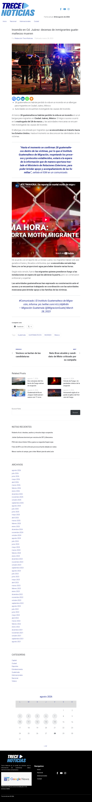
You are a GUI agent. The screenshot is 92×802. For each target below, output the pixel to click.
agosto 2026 (16, 470)
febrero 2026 (16, 488)
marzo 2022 (16, 621)
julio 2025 (15, 509)
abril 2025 (15, 518)
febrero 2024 (16, 553)
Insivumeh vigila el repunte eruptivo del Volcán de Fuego (71, 395)
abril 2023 (15, 582)
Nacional (15, 678)
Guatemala (22, 335)
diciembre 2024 (17, 529)
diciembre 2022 (17, 594)
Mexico (57, 335)
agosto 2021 (16, 641)
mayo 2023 (16, 580)
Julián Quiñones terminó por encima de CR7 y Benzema (32, 437)
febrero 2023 (16, 588)
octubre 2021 (16, 636)
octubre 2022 (16, 600)
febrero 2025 (16, 523)
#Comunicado (26, 300)
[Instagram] (68, 9)
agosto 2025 (16, 506)
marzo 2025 (16, 520)
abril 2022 (15, 618)
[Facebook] (14, 99)
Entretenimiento (17, 669)
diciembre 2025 (17, 494)
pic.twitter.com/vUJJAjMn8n (53, 304)
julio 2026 (15, 473)
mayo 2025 (16, 515)
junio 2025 (15, 512)
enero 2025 (16, 526)
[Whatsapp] (27, 99)
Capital (14, 660)
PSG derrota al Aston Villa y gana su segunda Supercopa (32, 442)
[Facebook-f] (61, 9)
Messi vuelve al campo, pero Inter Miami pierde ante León (33, 451)
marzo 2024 (16, 550)
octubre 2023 (16, 565)
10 (20, 722)
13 (46, 722)
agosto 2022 (16, 606)
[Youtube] (65, 9)
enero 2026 (16, 491)
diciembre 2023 (17, 559)
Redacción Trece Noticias (24, 38)
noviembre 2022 (17, 597)
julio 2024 (15, 541)
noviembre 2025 (17, 497)
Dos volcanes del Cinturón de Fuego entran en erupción (35, 383)
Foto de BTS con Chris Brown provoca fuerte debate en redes (34, 447)
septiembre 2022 (18, 603)
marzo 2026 (16, 485)
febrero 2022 (16, 624)
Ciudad (14, 663)
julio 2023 (15, 574)
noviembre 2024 (17, 532)
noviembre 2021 (17, 633)
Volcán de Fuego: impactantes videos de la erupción (71, 383)
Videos (14, 681)
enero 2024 (16, 556)
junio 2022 (15, 612)
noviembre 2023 (17, 562)
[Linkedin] (23, 99)
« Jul (45, 746)
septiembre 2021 (18, 639)
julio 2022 (15, 609)
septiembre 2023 (18, 568)
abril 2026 (15, 482)
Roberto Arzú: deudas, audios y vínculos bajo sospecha (32, 432)
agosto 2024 (16, 538)
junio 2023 (15, 577)
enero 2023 (16, 591)
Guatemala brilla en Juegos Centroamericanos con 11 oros (35, 395)
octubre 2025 (16, 500)
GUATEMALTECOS (35, 335)
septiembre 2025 (18, 503)
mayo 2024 (16, 547)
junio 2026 (15, 476)
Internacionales (17, 675)
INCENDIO (48, 335)
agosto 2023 (16, 571)
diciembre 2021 (17, 630)
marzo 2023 (16, 585)
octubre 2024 (16, 535)
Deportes (15, 666)
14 (55, 722)
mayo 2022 (16, 615)
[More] (31, 99)
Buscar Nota (16, 409)
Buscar (75, 412)
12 (37, 722)
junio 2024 (15, 544)
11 (29, 722)
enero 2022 (16, 627)
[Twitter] (18, 99)
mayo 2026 (16, 479)
